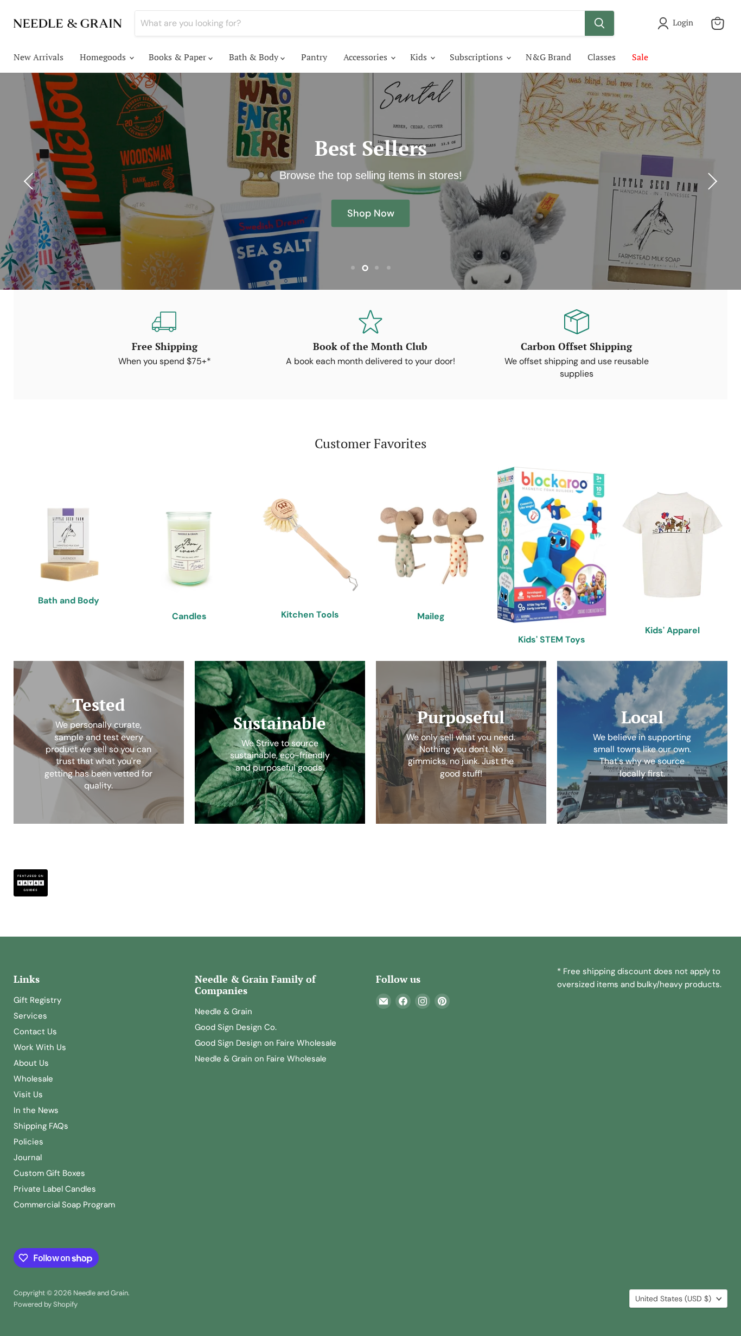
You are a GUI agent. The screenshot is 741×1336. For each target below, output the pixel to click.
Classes (601, 57)
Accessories (366, 57)
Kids (419, 57)
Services (30, 1015)
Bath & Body (254, 57)
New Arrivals (38, 57)
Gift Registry (37, 1000)
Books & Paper (178, 57)
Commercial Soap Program (64, 1204)
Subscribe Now (370, 213)
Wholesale (33, 1078)
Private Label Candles (55, 1189)
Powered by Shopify (46, 1304)
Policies (28, 1141)
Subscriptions (477, 57)
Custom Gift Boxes (49, 1173)
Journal (28, 1157)
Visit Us (28, 1094)
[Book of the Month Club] (370, 344)
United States (673, 1298)
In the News (36, 1110)
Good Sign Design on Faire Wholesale (265, 1043)
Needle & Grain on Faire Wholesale (261, 1058)
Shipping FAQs (41, 1126)
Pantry (314, 57)
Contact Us (35, 1031)
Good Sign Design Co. (236, 1027)
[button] (677, 23)
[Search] (599, 23)
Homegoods (104, 57)
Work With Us (40, 1047)
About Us (31, 1063)
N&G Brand (548, 57)
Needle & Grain (223, 1011)
